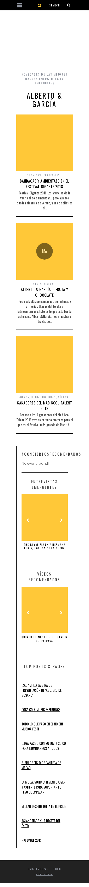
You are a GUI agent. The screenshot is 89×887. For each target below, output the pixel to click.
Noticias (49, 397)
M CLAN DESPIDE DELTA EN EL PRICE (44, 806)
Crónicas (34, 175)
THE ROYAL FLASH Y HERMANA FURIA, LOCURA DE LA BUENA (44, 546)
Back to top (43, 874)
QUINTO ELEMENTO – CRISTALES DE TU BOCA (44, 638)
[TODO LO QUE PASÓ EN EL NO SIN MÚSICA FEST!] (26, 719)
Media (37, 283)
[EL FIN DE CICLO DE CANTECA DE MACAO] (26, 757)
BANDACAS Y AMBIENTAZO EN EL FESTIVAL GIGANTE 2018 (44, 183)
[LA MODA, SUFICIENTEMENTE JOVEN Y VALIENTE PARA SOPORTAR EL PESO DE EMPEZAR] (26, 777)
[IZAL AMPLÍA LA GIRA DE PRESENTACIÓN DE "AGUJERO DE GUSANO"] (26, 680)
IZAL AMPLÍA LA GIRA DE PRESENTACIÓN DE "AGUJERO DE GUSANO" (41, 690)
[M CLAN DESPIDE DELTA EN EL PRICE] (26, 801)
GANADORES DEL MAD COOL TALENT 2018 (44, 405)
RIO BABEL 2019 (32, 840)
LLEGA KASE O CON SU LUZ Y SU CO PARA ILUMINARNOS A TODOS (44, 746)
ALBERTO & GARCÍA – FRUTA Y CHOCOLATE (44, 292)
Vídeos (49, 283)
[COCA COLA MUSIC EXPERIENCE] (26, 704)
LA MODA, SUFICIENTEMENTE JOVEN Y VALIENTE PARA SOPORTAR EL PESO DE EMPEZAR (43, 787)
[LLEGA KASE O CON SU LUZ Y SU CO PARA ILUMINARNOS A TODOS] (26, 738)
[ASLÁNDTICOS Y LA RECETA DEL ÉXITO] (26, 815)
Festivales (52, 175)
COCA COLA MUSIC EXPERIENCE (41, 709)
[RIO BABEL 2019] (26, 835)
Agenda (23, 397)
